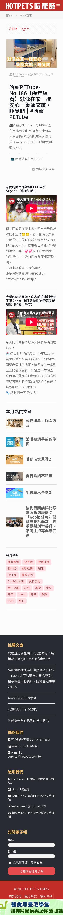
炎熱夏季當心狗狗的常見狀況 (28, 720)
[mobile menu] (58, 5)
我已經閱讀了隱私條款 (28, 862)
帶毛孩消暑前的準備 (22, 698)
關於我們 (15, 896)
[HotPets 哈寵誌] (30, 5)
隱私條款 (46, 896)
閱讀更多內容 (45, 169)
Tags (23, 28)
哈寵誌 (24, 789)
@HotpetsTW (37, 806)
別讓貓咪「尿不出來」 (23, 709)
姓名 (11, 840)
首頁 (9, 15)
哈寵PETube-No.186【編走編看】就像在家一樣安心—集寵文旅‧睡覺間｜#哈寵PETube (30, 101)
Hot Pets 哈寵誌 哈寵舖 (31, 814)
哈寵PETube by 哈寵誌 (31, 797)
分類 (11, 28)
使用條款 (30, 896)
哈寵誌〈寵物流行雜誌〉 (31, 781)
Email (12, 851)
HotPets (18, 74)
